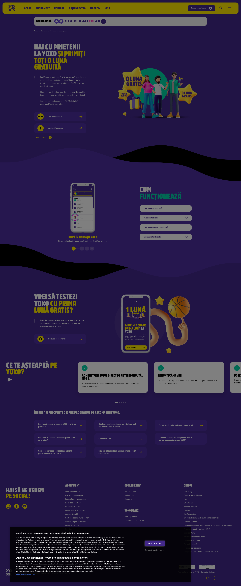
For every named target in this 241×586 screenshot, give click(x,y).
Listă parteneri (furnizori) (26, 574)
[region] (100, 554)
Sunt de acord (154, 543)
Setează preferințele (154, 550)
